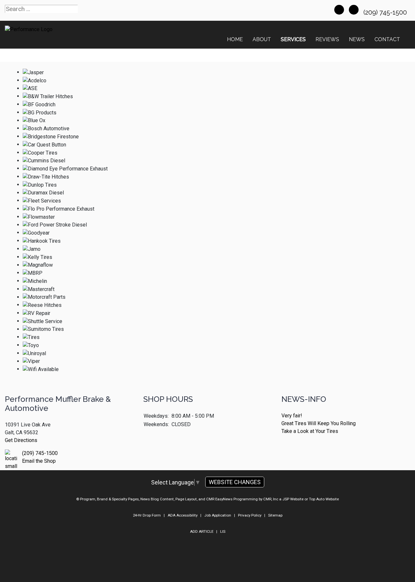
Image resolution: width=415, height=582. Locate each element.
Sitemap (275, 515)
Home (235, 39)
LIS (222, 531)
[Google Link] (354, 10)
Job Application (217, 515)
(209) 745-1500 (386, 12)
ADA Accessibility (182, 515)
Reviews (327, 39)
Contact (387, 39)
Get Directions (21, 440)
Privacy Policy (249, 515)
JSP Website (292, 499)
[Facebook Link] (339, 10)
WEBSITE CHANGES (235, 482)
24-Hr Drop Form (147, 515)
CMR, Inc (270, 499)
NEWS (357, 39)
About (262, 39)
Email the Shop (39, 461)
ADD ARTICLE (201, 531)
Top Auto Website (324, 499)
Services (293, 39)
